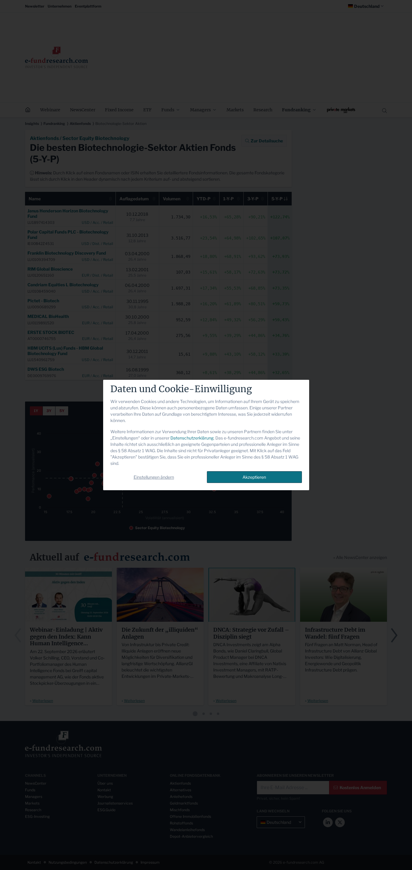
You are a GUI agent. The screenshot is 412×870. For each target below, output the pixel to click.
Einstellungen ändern (154, 477)
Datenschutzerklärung (192, 437)
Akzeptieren (254, 477)
